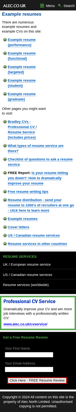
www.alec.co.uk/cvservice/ (25, 324)
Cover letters (18, 227)
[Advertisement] (62, 70)
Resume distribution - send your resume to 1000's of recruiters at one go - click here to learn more (41, 205)
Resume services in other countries (37, 244)
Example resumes (23, 219)
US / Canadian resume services (34, 235)
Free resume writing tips (28, 192)
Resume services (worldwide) (26, 285)
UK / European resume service (27, 264)
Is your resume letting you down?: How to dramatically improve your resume (38, 178)
